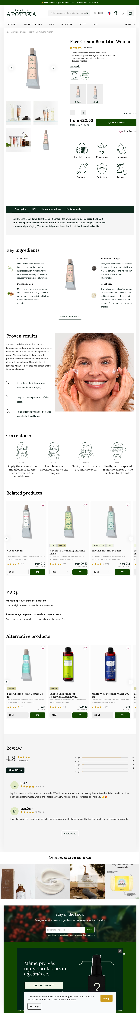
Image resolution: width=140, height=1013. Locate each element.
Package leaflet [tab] (74, 209)
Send (89, 930)
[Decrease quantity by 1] (72, 112)
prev (6, 538)
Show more (70, 834)
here (73, 999)
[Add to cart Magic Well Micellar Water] (122, 715)
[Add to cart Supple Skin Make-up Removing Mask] (80, 715)
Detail (37, 572)
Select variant (119, 122)
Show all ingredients (70, 317)
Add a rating (15, 770)
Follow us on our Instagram (73, 857)
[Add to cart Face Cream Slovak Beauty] (37, 715)
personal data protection (85, 935)
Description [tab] (20, 209)
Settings (34, 1006)
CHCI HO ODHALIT (43, 985)
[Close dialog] (119, 951)
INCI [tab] (34, 209)
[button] (11, 68)
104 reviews (88, 47)
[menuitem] (12, 24)
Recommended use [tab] (51, 209)
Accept (106, 998)
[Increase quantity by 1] (83, 112)
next (131, 538)
